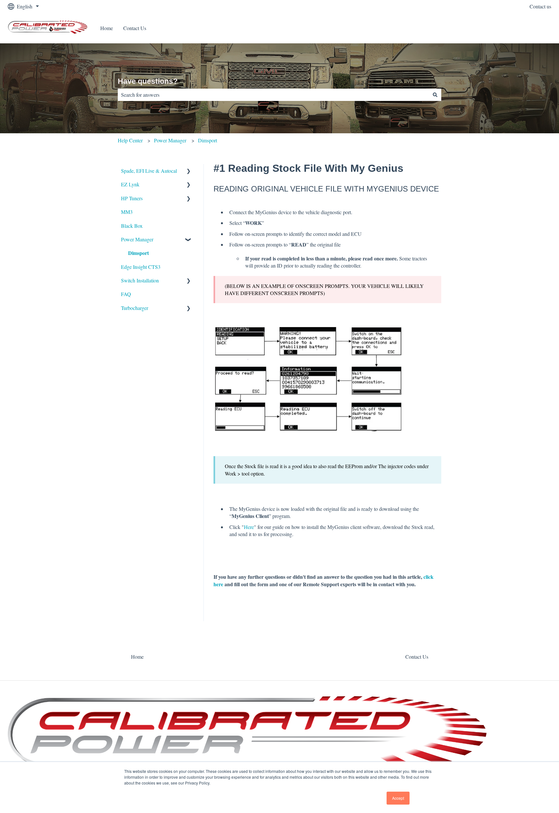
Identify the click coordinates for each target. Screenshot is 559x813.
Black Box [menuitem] (132, 225)
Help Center (130, 140)
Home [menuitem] (137, 656)
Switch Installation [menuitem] (140, 280)
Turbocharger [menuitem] (134, 307)
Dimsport (207, 140)
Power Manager (170, 140)
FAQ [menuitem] (126, 294)
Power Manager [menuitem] (137, 239)
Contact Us (134, 28)
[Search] (435, 95)
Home (106, 28)
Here (249, 526)
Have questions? (148, 81)
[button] (188, 171)
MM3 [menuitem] (127, 211)
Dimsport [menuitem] (138, 253)
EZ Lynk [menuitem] (130, 184)
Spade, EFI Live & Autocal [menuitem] (149, 170)
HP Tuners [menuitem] (132, 198)
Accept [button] (398, 798)
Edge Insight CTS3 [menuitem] (140, 266)
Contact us (540, 6)
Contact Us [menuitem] (416, 656)
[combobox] (273, 95)
